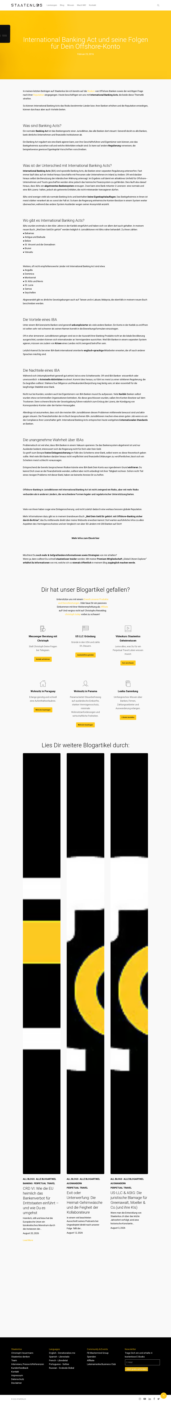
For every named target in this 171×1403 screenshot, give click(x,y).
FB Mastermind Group (98, 1353)
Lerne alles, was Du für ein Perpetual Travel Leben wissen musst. (128, 650)
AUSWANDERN (74, 1183)
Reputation (38, 95)
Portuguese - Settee (59, 1364)
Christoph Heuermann (22, 1353)
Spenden (91, 1356)
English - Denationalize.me (62, 1353)
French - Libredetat (58, 1360)
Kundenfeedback (19, 1368)
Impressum (17, 1375)
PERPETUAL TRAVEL (44, 1183)
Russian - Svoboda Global (61, 1368)
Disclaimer (16, 1383)
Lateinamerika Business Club (101, 1364)
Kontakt (15, 1371)
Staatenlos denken (20, 1356)
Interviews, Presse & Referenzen (27, 1364)
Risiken (91, 91)
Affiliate (90, 1360)
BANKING (28, 1183)
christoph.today (72, 614)
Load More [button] (28, 1240)
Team (14, 1360)
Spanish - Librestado (59, 1356)
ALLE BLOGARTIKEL (46, 1179)
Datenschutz (17, 1379)
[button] (43, 659)
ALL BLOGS (29, 1179)
